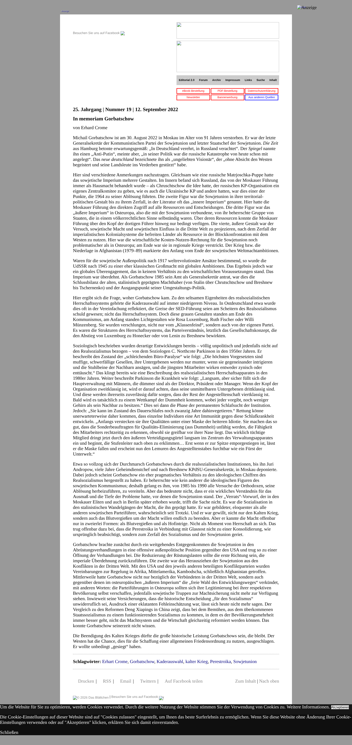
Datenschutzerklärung (261, 91)
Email (125, 681)
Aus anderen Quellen (261, 97)
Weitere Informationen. (308, 706)
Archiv (216, 80)
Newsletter (193, 97)
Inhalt (273, 80)
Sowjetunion (245, 661)
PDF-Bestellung (227, 91)
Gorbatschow (142, 661)
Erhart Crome (114, 661)
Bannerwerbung (227, 97)
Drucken (86, 681)
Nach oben (269, 681)
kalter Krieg (197, 661)
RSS (107, 681)
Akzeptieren (340, 707)
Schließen (9, 732)
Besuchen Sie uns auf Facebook (97, 33)
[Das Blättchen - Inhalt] (99, 25)
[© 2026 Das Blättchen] (91, 697)
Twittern (148, 681)
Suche (261, 80)
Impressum (232, 80)
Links (248, 80)
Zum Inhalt (245, 681)
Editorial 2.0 (187, 80)
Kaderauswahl (170, 661)
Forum (203, 80)
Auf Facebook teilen (184, 681)
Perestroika (220, 661)
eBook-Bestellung (193, 91)
